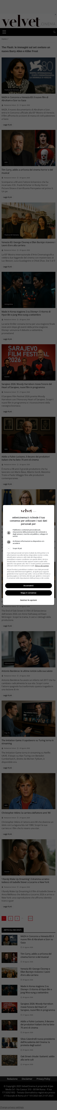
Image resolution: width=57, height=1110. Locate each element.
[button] (28, 548)
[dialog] (28, 555)
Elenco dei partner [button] (42, 566)
